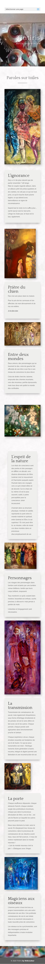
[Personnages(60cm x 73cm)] (20, 568)
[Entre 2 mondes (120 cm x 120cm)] (22, 345)
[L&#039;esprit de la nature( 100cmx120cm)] (22, 436)
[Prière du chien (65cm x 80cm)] (20, 277)
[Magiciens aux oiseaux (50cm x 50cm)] (21, 889)
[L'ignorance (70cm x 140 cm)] (22, 164)
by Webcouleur (28, 961)
